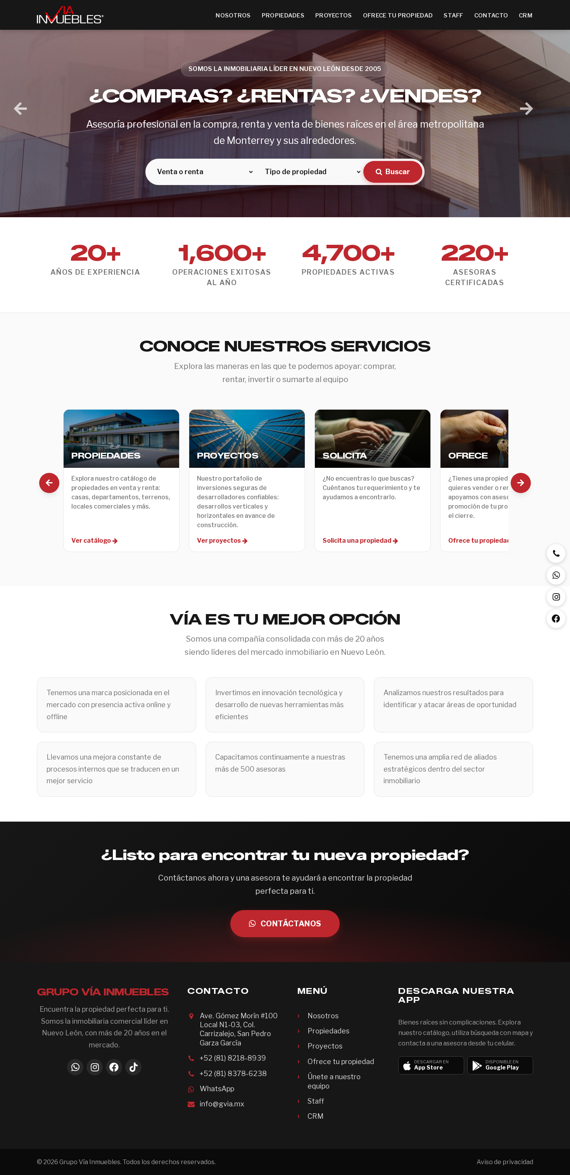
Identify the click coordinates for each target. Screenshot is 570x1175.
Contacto (491, 15)
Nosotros (233, 15)
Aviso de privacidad (505, 1162)
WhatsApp (217, 1089)
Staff (453, 15)
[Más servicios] (521, 483)
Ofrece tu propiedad (398, 15)
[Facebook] (114, 1067)
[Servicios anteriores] (49, 483)
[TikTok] (133, 1067)
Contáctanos (291, 923)
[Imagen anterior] (20, 109)
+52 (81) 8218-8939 (233, 1058)
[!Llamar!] (556, 553)
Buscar (397, 172)
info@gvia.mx (222, 1104)
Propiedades (283, 15)
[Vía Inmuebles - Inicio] (70, 15)
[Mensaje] (556, 575)
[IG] (556, 597)
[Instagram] (94, 1067)
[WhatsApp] (75, 1067)
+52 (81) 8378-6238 (233, 1073)
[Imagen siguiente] (526, 109)
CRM (525, 15)
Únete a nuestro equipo (334, 1081)
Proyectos (333, 15)
